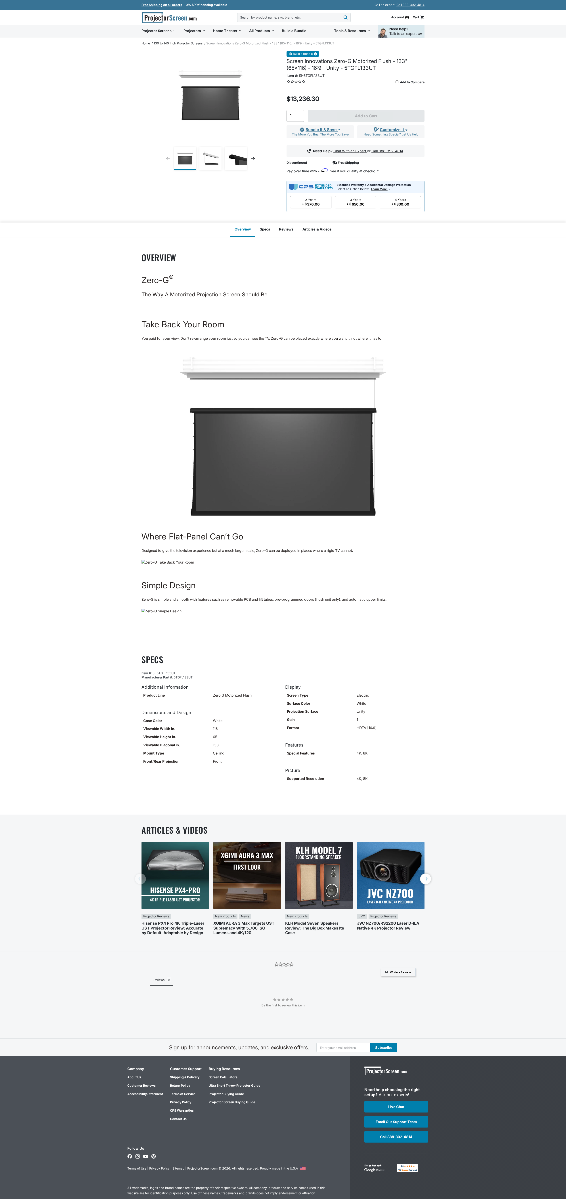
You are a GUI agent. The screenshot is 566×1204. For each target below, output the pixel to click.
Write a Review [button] (400, 972)
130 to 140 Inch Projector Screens (178, 43)
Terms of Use (136, 1168)
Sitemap (178, 1168)
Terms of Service (182, 1094)
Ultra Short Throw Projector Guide (234, 1085)
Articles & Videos (317, 229)
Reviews (286, 229)
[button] (418, 17)
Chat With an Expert (350, 151)
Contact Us (178, 1119)
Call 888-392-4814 (410, 5)
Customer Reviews (141, 1085)
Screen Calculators (223, 1077)
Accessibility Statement (145, 1094)
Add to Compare (411, 82)
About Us (134, 1077)
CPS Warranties (182, 1110)
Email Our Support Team (396, 1122)
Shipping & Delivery (184, 1077)
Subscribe (383, 1047)
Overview (243, 229)
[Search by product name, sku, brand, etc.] (345, 17)
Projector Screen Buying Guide (232, 1102)
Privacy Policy (180, 1102)
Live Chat (396, 1107)
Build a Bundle (303, 53)
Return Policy (180, 1085)
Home (146, 43)
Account (397, 17)
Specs (265, 229)
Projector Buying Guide (226, 1094)
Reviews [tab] (158, 980)
